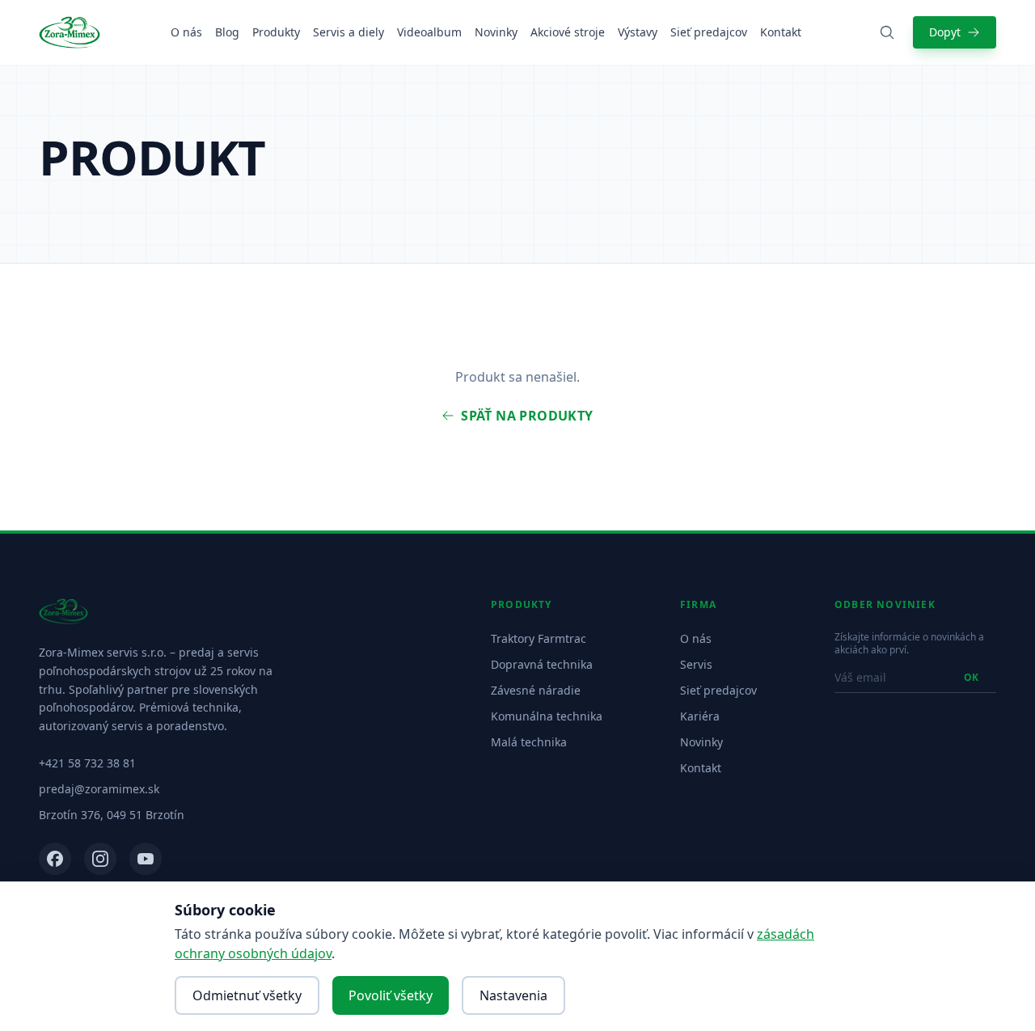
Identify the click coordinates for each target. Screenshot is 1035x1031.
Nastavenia (513, 995)
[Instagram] (100, 859)
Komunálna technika (546, 716)
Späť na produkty (527, 416)
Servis (696, 664)
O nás (186, 32)
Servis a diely (348, 32)
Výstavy (637, 32)
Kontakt (780, 32)
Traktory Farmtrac (538, 638)
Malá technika (529, 742)
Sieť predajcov (708, 32)
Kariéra (700, 716)
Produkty (276, 32)
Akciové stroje (567, 32)
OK (971, 677)
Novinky (496, 32)
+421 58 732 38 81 (87, 763)
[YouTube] (145, 859)
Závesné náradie (536, 690)
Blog (227, 32)
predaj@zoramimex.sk (99, 788)
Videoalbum (429, 32)
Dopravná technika (542, 664)
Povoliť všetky (391, 995)
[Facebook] (55, 859)
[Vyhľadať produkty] (887, 32)
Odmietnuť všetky (247, 995)
